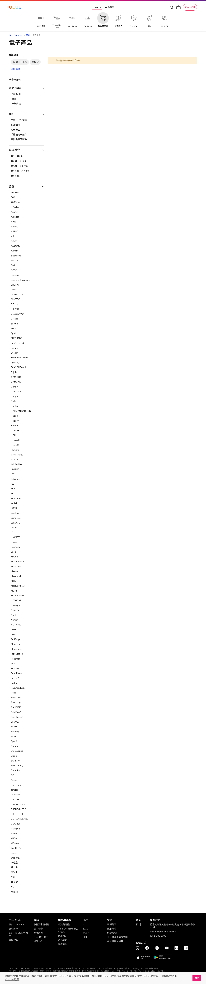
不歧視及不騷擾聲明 (117, 937)
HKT (85, 937)
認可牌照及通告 (115, 941)
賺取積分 (38, 928)
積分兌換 (38, 941)
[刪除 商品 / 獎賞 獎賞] (38, 62)
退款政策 (62, 935)
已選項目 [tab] (13, 54)
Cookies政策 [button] (12, 979)
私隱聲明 (111, 924)
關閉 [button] (197, 978)
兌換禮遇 (38, 932)
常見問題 (62, 940)
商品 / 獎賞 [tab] (15, 88)
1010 (85, 928)
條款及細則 (113, 932)
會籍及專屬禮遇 (42, 924)
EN (137, 927)
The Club (97, 7)
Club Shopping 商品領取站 (68, 930)
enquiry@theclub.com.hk (163, 931)
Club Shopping (16, 35)
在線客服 (62, 944)
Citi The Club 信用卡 (18, 934)
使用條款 (111, 928)
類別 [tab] (11, 114)
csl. (84, 924)
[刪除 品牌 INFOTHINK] (26, 62)
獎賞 (28, 35)
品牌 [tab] (11, 186)
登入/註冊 (190, 7)
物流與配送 (64, 924)
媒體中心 (13, 940)
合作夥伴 (109, 7)
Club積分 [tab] (14, 150)
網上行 (86, 932)
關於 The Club (16, 924)
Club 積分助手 (41, 937)
